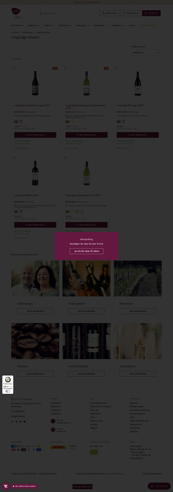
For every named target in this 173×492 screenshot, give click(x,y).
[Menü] (11, 377)
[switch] (8, 391)
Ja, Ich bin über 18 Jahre (86, 251)
